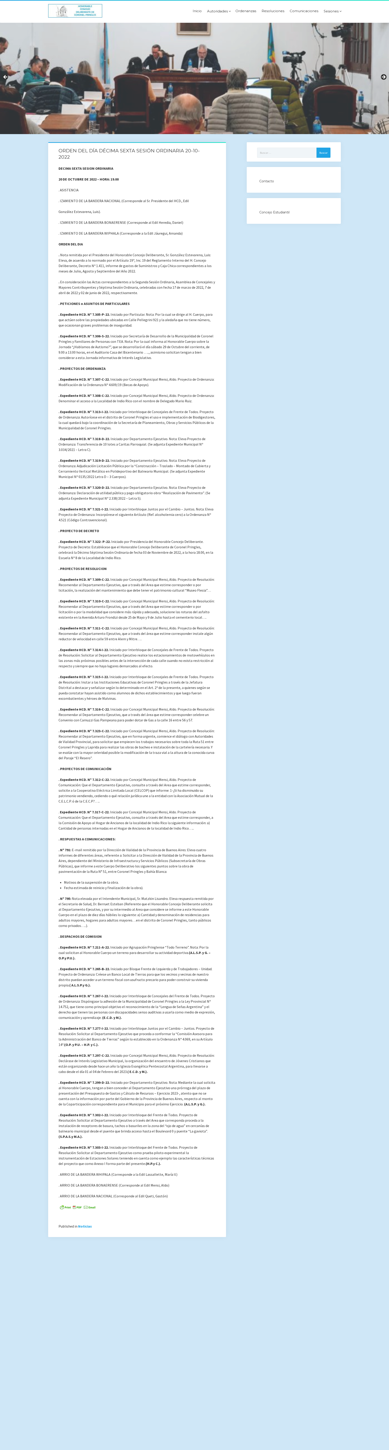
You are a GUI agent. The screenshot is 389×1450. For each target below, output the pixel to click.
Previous (5, 77)
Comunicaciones (304, 11)
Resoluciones (273, 11)
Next (383, 77)
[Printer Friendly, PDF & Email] (78, 1207)
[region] (194, 78)
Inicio (197, 11)
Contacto (266, 181)
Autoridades (217, 11)
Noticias (85, 1226)
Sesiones (331, 11)
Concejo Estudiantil (274, 212)
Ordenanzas (245, 11)
